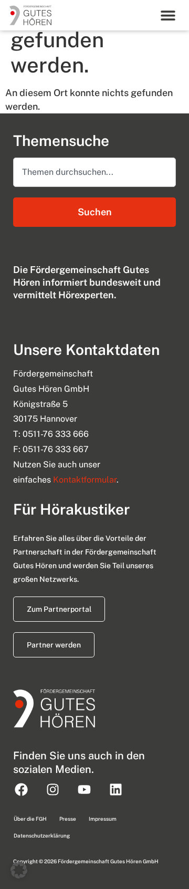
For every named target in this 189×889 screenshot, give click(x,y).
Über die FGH (30, 818)
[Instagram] (52, 789)
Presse (67, 818)
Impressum (103, 818)
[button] (168, 15)
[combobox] (94, 172)
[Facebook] (21, 789)
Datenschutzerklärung (42, 835)
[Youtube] (84, 789)
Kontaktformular (85, 480)
